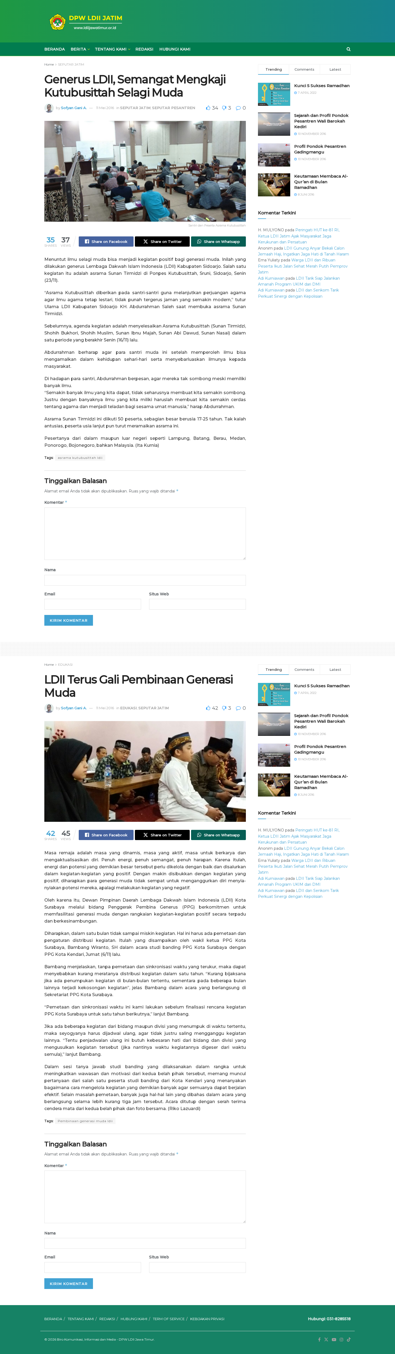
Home (49, 64)
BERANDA (54, 49)
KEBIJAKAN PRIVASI (207, 1319)
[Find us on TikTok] (349, 1340)
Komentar (55, 502)
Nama (50, 569)
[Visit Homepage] (84, 21)
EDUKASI (65, 664)
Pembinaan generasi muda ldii (85, 1121)
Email (49, 594)
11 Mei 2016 (105, 108)
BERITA (78, 49)
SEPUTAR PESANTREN (173, 108)
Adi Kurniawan (271, 278)
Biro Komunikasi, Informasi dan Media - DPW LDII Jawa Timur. (106, 1339)
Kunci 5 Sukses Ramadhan (322, 85)
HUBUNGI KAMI (175, 49)
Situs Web (159, 594)
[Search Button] (349, 49)
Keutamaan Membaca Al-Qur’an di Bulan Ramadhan (321, 182)
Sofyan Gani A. (74, 108)
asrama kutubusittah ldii (80, 458)
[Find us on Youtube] (334, 1340)
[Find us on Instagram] (341, 1340)
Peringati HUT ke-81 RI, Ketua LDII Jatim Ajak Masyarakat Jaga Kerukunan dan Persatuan (298, 236)
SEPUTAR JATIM (71, 64)
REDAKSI (144, 49)
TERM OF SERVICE (169, 1319)
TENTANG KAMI (111, 49)
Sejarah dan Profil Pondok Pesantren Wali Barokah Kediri (321, 121)
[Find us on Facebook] (319, 1340)
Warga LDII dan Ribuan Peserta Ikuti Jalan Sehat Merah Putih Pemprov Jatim (303, 266)
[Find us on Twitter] (326, 1340)
